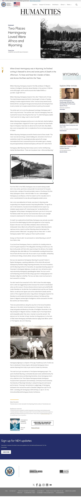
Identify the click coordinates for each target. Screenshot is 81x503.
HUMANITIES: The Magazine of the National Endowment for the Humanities (40, 12)
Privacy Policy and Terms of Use (54, 491)
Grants (35, 4)
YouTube (40, 485)
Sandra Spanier (63, 130)
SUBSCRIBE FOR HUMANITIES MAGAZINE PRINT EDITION (42, 423)
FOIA (6, 491)
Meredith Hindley (63, 152)
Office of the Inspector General (26, 491)
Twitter (2, 68)
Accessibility (40, 491)
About (62, 4)
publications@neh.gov (45, 413)
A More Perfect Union (64, 471)
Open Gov (19, 492)
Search (76, 5)
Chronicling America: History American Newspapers (36, 471)
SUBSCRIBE (6, 452)
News (68, 4)
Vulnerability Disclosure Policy (45, 492)
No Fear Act (13, 491)
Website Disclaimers (70, 491)
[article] (19, 425)
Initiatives (55, 4)
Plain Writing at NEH (29, 492)
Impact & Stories (44, 4)
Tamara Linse (11, 50)
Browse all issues (35, 428)
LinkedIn (47, 485)
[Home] (11, 4)
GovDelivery (50, 485)
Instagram (43, 485)
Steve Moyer (62, 109)
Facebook (2, 71)
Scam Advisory (60, 492)
